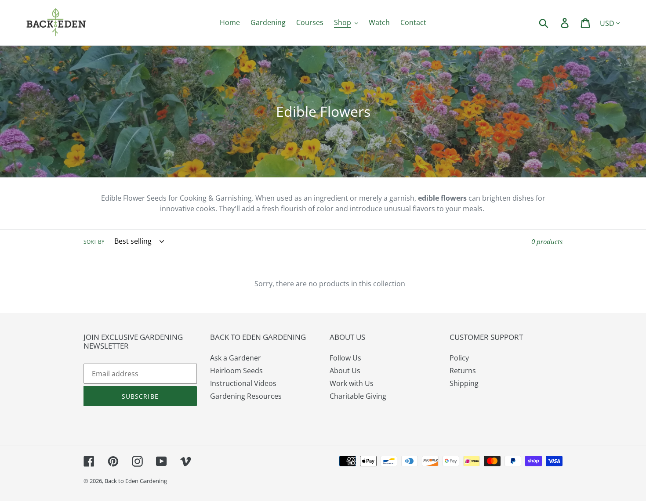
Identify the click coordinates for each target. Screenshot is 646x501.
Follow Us (345, 358)
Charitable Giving (358, 396)
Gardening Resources (246, 396)
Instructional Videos (243, 383)
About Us (345, 370)
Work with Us (352, 383)
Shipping (464, 383)
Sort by (94, 241)
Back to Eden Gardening (136, 481)
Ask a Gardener (235, 358)
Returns (463, 370)
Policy (459, 358)
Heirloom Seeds (236, 370)
